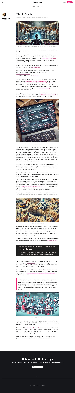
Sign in (64, 2)
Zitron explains (31, 263)
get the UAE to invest (35, 81)
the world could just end (48, 83)
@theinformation (36, 67)
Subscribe (70, 2)
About (38, 6)
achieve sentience (29, 83)
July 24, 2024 (35, 75)
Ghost (44, 385)
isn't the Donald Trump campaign (48, 94)
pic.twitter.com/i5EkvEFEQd (23, 74)
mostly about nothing (44, 88)
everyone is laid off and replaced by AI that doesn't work (41, 273)
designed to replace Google (32, 327)
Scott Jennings (6, 18)
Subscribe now (38, 367)
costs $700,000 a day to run (49, 58)
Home (34, 6)
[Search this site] (3, 2)
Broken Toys (37, 2)
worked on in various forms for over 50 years (32, 186)
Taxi (41, 6)
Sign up (37, 376)
